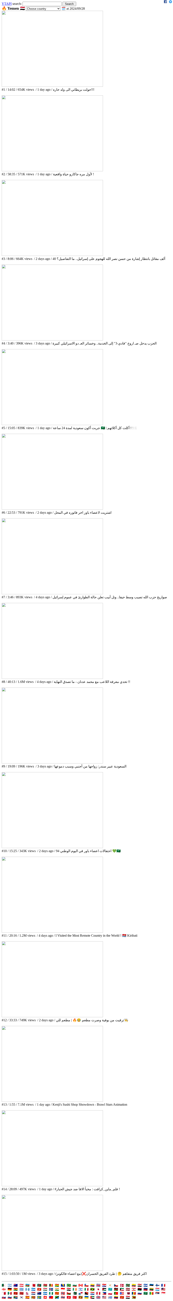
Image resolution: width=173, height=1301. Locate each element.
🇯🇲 (92, 1289)
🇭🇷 (104, 1285)
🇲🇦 (21, 1293)
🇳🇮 (45, 1293)
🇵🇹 (116, 1293)
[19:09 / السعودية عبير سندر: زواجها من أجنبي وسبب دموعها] (52, 762)
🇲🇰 (57, 1293)
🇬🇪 (4, 1289)
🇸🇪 (39, 1297)
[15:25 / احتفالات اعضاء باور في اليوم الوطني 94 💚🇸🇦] (52, 847)
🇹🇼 (51, 1297)
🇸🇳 (151, 1293)
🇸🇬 (163, 1293)
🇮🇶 (69, 1289)
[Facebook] (165, 2)
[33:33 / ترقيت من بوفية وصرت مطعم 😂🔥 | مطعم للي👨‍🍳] (52, 1016)
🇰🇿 (110, 1289)
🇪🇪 (151, 1285)
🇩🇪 (10, 1289)
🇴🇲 (69, 1293)
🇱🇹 (151, 1289)
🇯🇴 (104, 1289)
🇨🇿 (116, 1285)
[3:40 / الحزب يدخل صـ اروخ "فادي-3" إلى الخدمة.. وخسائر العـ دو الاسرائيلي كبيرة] (52, 339)
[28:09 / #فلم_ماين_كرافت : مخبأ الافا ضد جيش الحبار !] (52, 1185)
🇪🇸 (27, 1297)
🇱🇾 (140, 1289)
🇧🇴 (57, 1285)
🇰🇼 (122, 1289)
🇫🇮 (157, 1285)
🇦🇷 (10, 1285)
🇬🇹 (27, 1289)
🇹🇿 (57, 1297)
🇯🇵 (98, 1289)
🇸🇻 (145, 1285)
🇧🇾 (45, 1285)
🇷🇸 (157, 1293)
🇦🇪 (92, 1297)
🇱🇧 (134, 1289)
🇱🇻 (128, 1289)
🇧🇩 (39, 1285)
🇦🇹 (21, 1285)
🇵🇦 (80, 1293)
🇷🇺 (140, 1293)
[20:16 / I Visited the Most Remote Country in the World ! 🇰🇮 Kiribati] (52, 931)
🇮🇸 (51, 1289)
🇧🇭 (33, 1285)
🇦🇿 (27, 1285)
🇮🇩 (63, 1289)
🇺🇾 (110, 1297)
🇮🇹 (86, 1289)
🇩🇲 (128, 1285)
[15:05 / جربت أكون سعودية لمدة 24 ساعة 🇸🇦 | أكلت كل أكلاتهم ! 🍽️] (52, 424)
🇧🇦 (63, 1285)
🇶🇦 (128, 1293)
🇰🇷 (21, 1297)
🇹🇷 (75, 1297)
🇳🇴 (63, 1293)
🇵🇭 (104, 1293)
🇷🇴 (134, 1293)
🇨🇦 (80, 1285)
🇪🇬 (140, 1285)
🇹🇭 (63, 1297)
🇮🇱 (80, 1289)
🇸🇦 (145, 1293)
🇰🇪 (116, 1289)
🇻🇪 (116, 1297)
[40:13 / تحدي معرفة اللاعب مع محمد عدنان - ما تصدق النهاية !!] (52, 678)
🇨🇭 (45, 1297)
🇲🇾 (163, 1289)
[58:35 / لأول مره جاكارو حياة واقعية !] (52, 170)
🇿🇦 (16, 1297)
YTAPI (7, 3)
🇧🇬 (75, 1285)
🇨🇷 (98, 1285)
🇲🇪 (16, 1293)
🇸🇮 (10, 1297)
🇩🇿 (4, 1285)
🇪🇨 (134, 1285)
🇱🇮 (145, 1289)
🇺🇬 (80, 1297)
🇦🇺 (16, 1285)
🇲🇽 (10, 1293)
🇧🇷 (69, 1285)
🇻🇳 (122, 1297)
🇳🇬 (51, 1293)
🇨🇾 (110, 1285)
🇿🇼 (134, 1297)
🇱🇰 (33, 1297)
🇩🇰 (122, 1285)
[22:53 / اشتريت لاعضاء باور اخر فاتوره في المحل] (52, 508)
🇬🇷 (21, 1289)
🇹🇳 (69, 1297)
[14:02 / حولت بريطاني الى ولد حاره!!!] (52, 85)
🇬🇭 (16, 1289)
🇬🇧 (98, 1297)
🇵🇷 (122, 1293)
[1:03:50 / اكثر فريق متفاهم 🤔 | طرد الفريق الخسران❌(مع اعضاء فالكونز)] (52, 1269)
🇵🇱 (110, 1293)
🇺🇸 (104, 1297)
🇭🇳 (33, 1289)
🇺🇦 (86, 1297)
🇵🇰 (75, 1293)
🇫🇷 (163, 1285)
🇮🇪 (75, 1289)
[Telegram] (170, 2)
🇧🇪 (51, 1285)
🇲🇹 (4, 1293)
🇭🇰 (39, 1289)
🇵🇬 (86, 1293)
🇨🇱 (86, 1285)
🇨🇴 (92, 1285)
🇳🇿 (39, 1293)
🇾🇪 (128, 1297)
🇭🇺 (45, 1289)
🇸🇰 (4, 1297)
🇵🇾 (92, 1293)
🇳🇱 (33, 1293)
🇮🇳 (57, 1289)
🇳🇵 (27, 1293)
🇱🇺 (157, 1289)
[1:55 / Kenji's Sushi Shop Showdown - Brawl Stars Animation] (52, 1100)
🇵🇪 (98, 1293)
